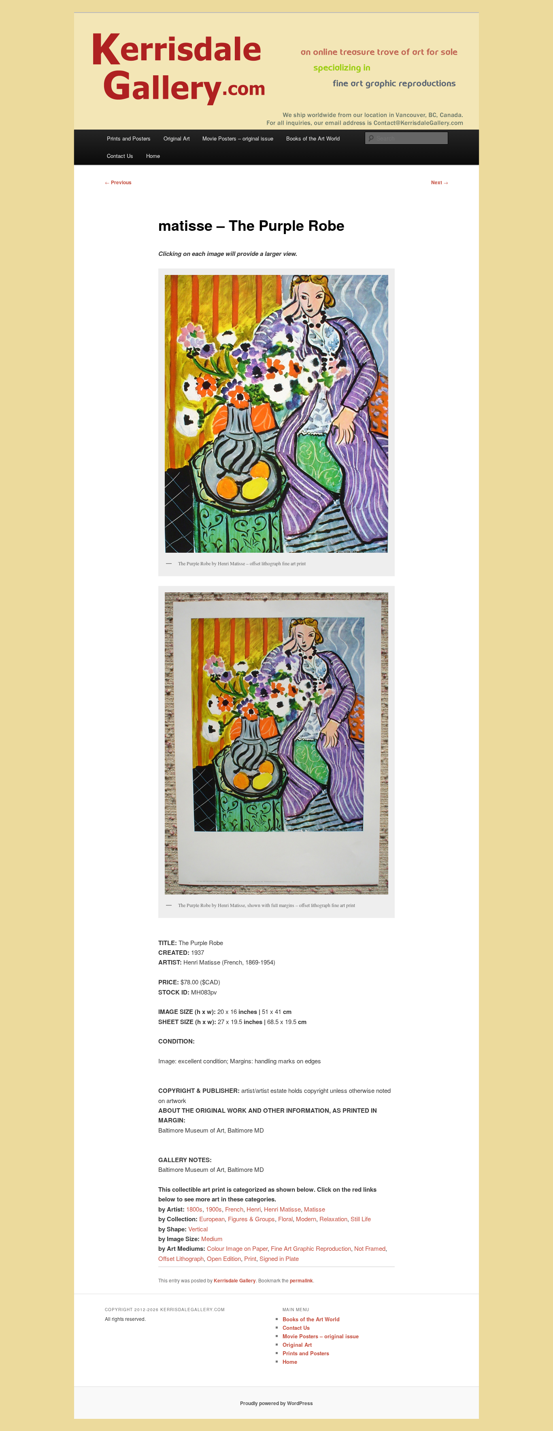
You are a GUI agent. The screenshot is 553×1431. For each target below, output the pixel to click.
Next (439, 182)
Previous (118, 182)
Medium (212, 1238)
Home (153, 156)
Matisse (314, 1209)
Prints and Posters (129, 138)
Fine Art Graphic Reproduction (311, 1248)
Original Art (177, 138)
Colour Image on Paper (237, 1248)
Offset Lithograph (181, 1258)
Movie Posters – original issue (237, 138)
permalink (301, 1280)
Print (250, 1258)
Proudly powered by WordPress (276, 1403)
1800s (194, 1209)
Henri (254, 1209)
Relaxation (333, 1218)
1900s (214, 1209)
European (212, 1218)
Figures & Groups (251, 1218)
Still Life (361, 1218)
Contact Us (120, 156)
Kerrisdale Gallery (235, 1280)
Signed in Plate (279, 1258)
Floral (285, 1218)
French (234, 1209)
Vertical (198, 1228)
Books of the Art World (313, 138)
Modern (306, 1218)
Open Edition (224, 1258)
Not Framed (369, 1248)
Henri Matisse (282, 1209)
